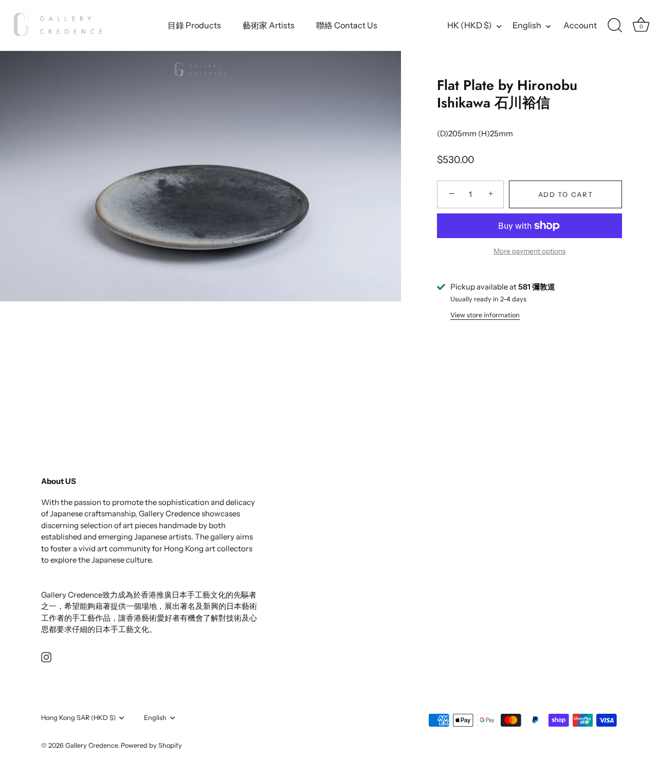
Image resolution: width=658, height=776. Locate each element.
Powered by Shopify (151, 745)
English (527, 25)
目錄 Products (194, 25)
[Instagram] (46, 656)
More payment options (529, 251)
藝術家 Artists (269, 25)
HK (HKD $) (469, 25)
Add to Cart (565, 194)
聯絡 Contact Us (346, 25)
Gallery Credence (91, 745)
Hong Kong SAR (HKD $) (78, 717)
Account (580, 25)
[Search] (615, 25)
